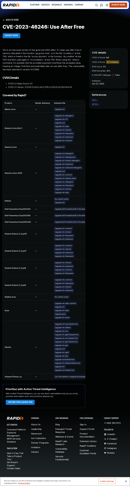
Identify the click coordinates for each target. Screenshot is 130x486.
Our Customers (38, 438)
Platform (34, 5)
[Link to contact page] (101, 5)
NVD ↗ (95, 100)
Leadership (36, 429)
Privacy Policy (24, 483)
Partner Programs (40, 442)
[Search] (96, 5)
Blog (57, 424)
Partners (68, 5)
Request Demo (118, 5)
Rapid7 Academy (88, 446)
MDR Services (14, 438)
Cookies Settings (107, 481)
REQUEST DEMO (11, 36)
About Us (35, 424)
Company (79, 5)
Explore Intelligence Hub (20, 402)
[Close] (126, 481)
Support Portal (87, 429)
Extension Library (88, 441)
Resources (57, 5)
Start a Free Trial (15, 453)
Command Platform (16, 429)
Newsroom (36, 433)
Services (45, 5)
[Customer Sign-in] (106, 5)
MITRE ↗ (95, 104)
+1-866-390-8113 (112, 423)
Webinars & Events (64, 436)
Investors (35, 447)
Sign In (83, 424)
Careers (35, 452)
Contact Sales (13, 468)
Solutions (11, 441)
